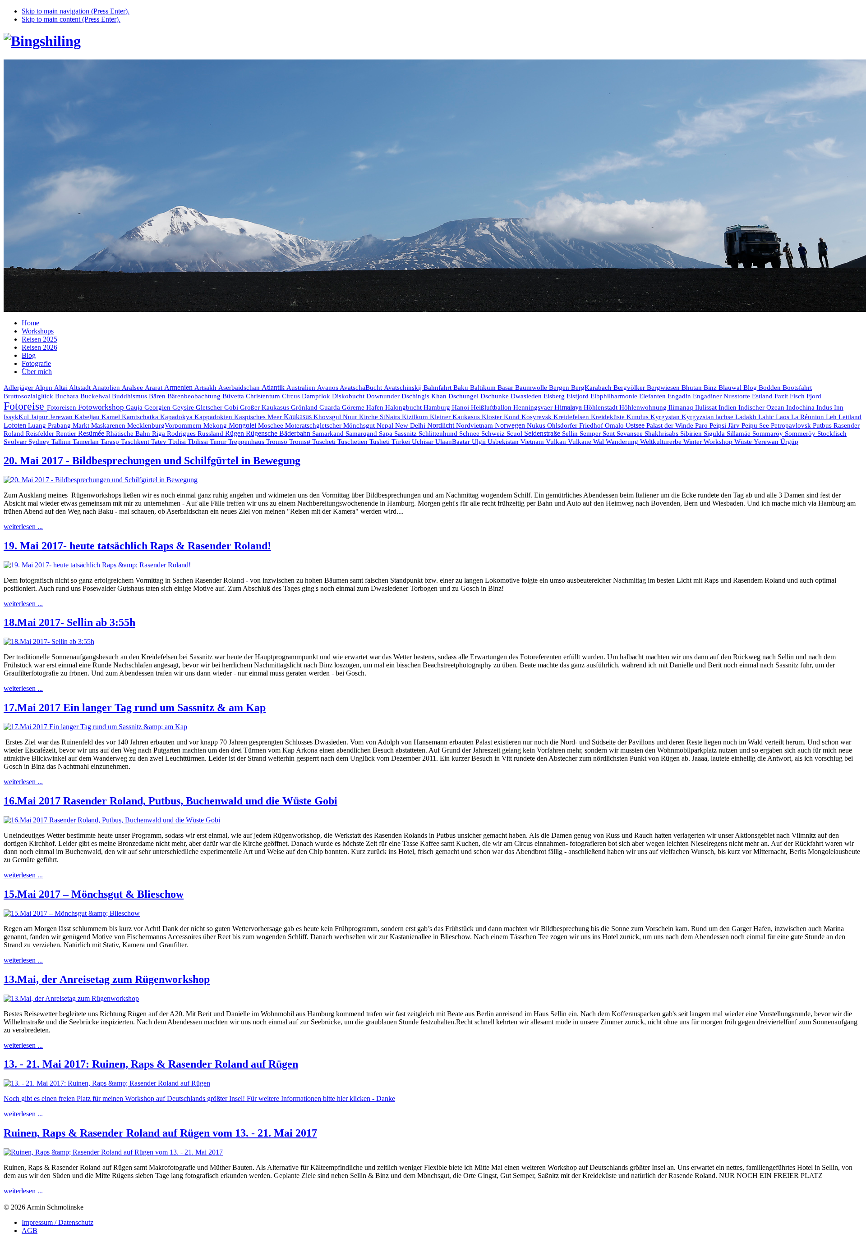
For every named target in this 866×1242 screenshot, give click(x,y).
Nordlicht (441, 425)
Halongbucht (404, 407)
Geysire (184, 407)
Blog (751, 387)
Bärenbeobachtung (194, 396)
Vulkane (580, 441)
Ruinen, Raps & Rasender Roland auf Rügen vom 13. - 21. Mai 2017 (160, 1133)
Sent (610, 433)
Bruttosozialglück (29, 396)
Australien (301, 387)
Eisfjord (578, 396)
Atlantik (274, 387)
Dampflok (317, 396)
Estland (763, 396)
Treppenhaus (247, 441)
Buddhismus (130, 396)
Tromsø (300, 441)
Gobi (232, 407)
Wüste (744, 441)
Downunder (383, 396)
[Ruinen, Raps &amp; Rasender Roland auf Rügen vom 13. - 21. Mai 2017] (113, 1152)
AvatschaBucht (362, 387)
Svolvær (16, 441)
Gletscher (210, 407)
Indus (825, 407)
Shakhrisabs (662, 433)
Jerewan (62, 416)
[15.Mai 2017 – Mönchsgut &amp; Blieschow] (72, 913)
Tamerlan (87, 441)
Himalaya (569, 407)
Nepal (386, 425)
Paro (702, 425)
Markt (82, 425)
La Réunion (808, 416)
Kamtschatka (141, 416)
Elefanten (653, 396)
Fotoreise (25, 406)
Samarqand (362, 433)
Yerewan (767, 441)
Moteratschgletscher (314, 425)
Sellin (571, 433)
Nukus (537, 425)
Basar (506, 387)
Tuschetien (353, 441)
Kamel (111, 416)
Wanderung (623, 441)
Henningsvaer (533, 407)
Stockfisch (832, 433)
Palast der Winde (670, 425)
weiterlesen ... (23, 526)
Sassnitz (406, 433)
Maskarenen (109, 425)
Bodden (771, 387)
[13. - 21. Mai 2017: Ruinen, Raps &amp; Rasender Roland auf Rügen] (107, 1083)
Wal (599, 441)
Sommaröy (768, 433)
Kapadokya (177, 416)
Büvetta (234, 396)
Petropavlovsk (792, 425)
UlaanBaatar (453, 441)
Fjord (813, 396)
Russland (211, 433)
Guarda (330, 407)
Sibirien (692, 433)
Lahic (767, 416)
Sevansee (631, 433)
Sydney (39, 441)
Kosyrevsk (537, 416)
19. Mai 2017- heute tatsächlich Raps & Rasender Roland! (137, 546)
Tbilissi (199, 441)
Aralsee (133, 387)
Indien (728, 407)
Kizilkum (416, 416)
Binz (711, 387)
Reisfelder (41, 433)
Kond (512, 416)
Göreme (354, 407)
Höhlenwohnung (643, 407)
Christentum (264, 396)
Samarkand (328, 433)
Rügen (235, 433)
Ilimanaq (681, 407)
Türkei (402, 441)
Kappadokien (214, 416)
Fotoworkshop (102, 407)
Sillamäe (739, 433)
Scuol (515, 433)
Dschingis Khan (424, 396)
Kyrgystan (666, 416)
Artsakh (206, 387)
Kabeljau (87, 416)
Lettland (849, 416)
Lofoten (16, 425)
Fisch (798, 396)
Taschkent (136, 441)
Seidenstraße (543, 433)
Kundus (638, 416)
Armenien (179, 387)
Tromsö (277, 441)
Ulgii (480, 441)
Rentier (67, 433)
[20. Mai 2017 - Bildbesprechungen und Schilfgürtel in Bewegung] (101, 480)
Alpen (44, 387)
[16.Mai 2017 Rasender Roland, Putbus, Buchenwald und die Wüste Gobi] (112, 820)
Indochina (801, 407)
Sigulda (715, 433)
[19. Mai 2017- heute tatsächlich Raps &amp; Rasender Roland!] (97, 565)
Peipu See (756, 425)
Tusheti (380, 441)
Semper (591, 433)
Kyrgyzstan (699, 416)
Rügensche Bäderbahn (279, 433)
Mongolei (243, 425)
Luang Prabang (50, 425)
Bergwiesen (664, 387)
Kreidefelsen (572, 416)
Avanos (328, 387)
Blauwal (731, 387)
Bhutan (693, 387)
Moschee (271, 425)
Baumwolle (532, 387)
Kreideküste (608, 416)
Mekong (216, 425)
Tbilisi (178, 441)
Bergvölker (630, 387)
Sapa (386, 433)
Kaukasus (298, 416)
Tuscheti (324, 441)
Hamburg (438, 407)
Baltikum (483, 387)
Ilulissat (707, 407)
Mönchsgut (360, 425)
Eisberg (555, 396)
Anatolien (107, 387)
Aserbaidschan (240, 387)
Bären (158, 396)
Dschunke (495, 396)
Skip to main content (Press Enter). (71, 19)
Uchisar (423, 441)
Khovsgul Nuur (336, 416)
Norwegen (511, 425)
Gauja (135, 407)
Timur (219, 441)
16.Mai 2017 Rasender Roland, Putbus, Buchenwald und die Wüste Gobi (170, 801)
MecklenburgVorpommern (165, 425)
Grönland (305, 407)
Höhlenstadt (601, 407)
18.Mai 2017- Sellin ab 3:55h (69, 622)
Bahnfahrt (438, 387)
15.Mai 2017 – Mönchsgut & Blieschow (94, 894)
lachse (725, 416)
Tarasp (111, 441)
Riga (159, 433)
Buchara (67, 396)
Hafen (375, 407)
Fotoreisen (62, 407)
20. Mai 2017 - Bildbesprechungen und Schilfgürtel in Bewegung (152, 460)
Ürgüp (789, 441)
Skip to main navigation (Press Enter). (75, 11)
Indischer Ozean (762, 407)
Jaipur (40, 416)
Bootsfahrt (797, 387)
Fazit (782, 396)
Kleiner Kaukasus (456, 416)
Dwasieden (527, 396)
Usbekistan (504, 441)
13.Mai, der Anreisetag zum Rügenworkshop (107, 979)
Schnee (470, 433)
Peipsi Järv (725, 425)
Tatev (159, 441)
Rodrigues (182, 433)
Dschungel (464, 396)
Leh (832, 416)
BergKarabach (592, 387)
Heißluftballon (492, 407)
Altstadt (80, 387)
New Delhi (411, 425)
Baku (461, 387)
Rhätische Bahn (129, 433)
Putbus (823, 425)
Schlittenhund (439, 433)
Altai (61, 387)
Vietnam (533, 441)
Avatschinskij (404, 387)
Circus (292, 396)
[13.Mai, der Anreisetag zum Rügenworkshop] (71, 998)
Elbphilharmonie (614, 396)
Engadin (680, 396)
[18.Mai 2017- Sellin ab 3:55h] (49, 641)
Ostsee (636, 425)
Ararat (154, 387)
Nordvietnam (475, 425)
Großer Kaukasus (265, 407)
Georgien (158, 407)
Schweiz (494, 433)
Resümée (92, 433)
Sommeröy (801, 433)
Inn (838, 407)
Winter (693, 441)
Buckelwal (96, 396)
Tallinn (62, 441)
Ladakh (746, 416)
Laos (783, 416)
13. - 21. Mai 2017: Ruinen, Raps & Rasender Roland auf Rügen (151, 1064)
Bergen (560, 387)
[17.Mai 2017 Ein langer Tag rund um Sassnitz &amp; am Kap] (95, 727)
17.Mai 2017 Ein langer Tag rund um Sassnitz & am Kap (135, 707)
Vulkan (557, 441)
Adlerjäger (19, 387)
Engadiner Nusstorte (722, 396)
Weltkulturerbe (661, 441)
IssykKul (17, 416)
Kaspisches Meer (259, 416)
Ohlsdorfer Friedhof (576, 425)
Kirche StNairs (380, 416)
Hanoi (461, 407)
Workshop (719, 441)
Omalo (615, 425)
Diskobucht (349, 396)
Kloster (493, 416)
